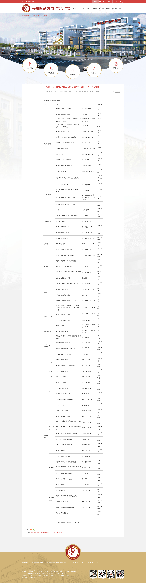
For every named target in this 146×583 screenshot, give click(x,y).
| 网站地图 (45, 571)
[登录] (109, 1)
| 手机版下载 (31, 571)
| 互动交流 (72, 571)
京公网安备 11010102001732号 (57, 573)
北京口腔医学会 (93, 562)
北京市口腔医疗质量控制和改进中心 (58, 562)
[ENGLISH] (102, 1)
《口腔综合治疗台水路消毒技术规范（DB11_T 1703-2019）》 (47, 532)
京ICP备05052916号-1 (28, 573)
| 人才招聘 (38, 571)
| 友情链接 (59, 571)
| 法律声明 (52, 571)
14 (120, 92)
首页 (32, 15)
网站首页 (24, 571)
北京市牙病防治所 (37, 562)
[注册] (116, 1)
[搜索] (121, 1)
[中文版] (95, 1)
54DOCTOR (31, 577)
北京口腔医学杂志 (78, 562)
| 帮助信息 (65, 571)
